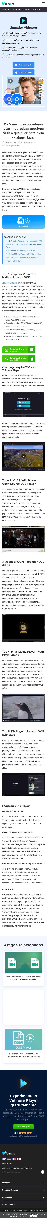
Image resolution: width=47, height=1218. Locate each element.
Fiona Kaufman (10, 142)
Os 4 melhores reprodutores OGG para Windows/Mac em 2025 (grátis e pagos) (23, 1055)
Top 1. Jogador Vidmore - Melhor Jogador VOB (24, 241)
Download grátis (25, 65)
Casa (4, 9)
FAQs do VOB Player (14, 261)
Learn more (23, 1216)
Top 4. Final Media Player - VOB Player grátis (23, 254)
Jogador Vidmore (23, 27)
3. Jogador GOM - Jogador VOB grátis (20, 250)
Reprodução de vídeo (23, 9)
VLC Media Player (10, 489)
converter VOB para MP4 (27, 837)
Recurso (11, 9)
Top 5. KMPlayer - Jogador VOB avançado (22, 257)
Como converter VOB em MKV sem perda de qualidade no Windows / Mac (23, 978)
